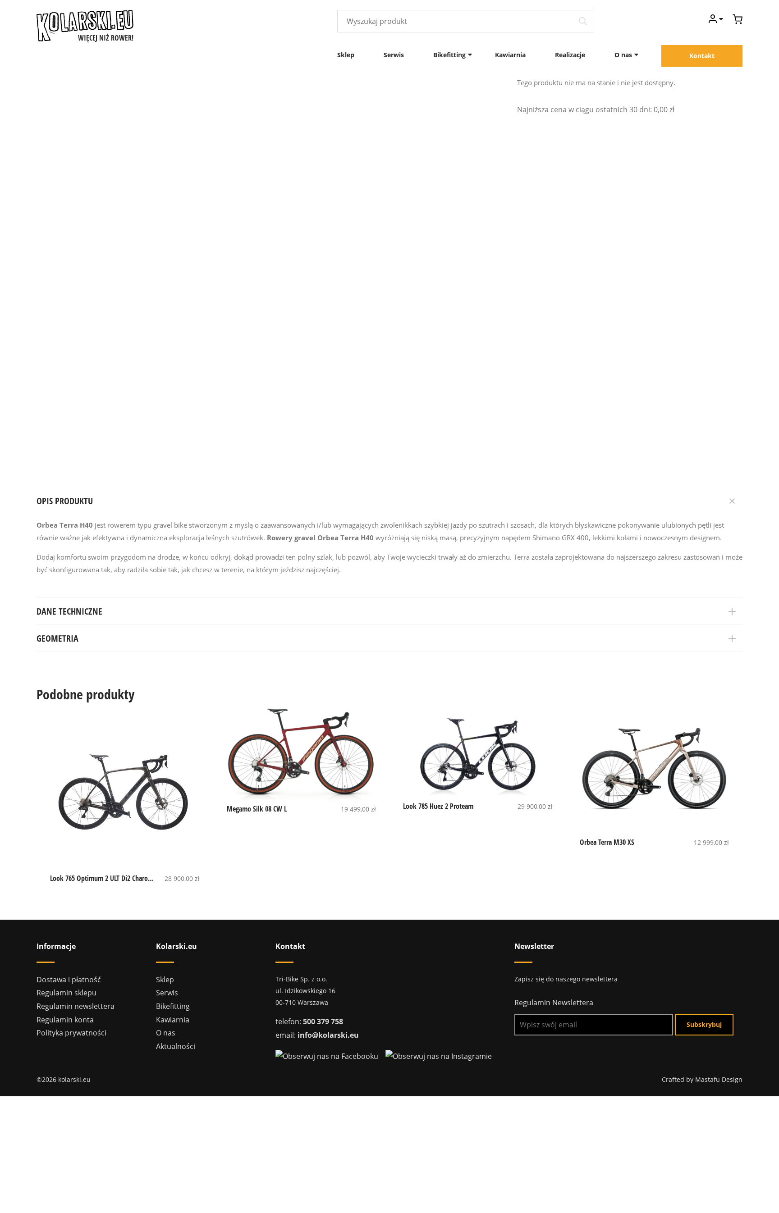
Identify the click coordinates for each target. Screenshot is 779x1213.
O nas (623, 54)
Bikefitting (449, 54)
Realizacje (570, 54)
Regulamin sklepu (66, 993)
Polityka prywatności (71, 1033)
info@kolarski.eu (328, 1035)
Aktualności (175, 1046)
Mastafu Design (718, 1079)
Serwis (394, 54)
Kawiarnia (510, 54)
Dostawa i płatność (69, 980)
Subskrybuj (704, 1024)
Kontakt (702, 55)
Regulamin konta (65, 1020)
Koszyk (737, 19)
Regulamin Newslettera (553, 1003)
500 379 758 (323, 1021)
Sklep (345, 54)
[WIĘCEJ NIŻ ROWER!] (85, 25)
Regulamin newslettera (76, 1006)
